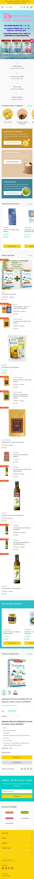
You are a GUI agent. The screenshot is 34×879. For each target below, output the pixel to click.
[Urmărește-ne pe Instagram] (6, 868)
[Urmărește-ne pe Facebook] (3, 868)
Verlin (3, 292)
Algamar (4, 365)
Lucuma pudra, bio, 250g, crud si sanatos (22, 322)
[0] (31, 7)
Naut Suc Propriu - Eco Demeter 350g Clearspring (11, 632)
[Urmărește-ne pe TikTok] (12, 868)
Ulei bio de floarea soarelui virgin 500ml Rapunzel (22, 470)
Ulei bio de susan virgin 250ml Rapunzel (12, 515)
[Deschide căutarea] (24, 7)
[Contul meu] (27, 7)
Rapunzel (16, 452)
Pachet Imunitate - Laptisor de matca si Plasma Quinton (21, 307)
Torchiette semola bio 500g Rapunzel (20, 455)
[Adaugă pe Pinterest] (25, 769)
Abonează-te (17, 796)
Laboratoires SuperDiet (9, 705)
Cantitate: (4, 716)
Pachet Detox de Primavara (9, 294)
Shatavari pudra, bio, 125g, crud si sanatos (22, 380)
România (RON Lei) (7, 860)
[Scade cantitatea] (9, 716)
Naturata (5, 227)
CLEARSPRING (6, 629)
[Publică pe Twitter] (28, 769)
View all (30, 255)
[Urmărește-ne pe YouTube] (9, 868)
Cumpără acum (17, 762)
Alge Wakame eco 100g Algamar (10, 367)
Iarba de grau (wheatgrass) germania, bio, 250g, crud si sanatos (20, 396)
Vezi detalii (29, 654)
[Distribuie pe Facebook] (22, 769)
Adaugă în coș (12, 246)
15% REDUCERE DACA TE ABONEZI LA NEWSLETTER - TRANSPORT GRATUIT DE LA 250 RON (17, 2)
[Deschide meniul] (2, 7)
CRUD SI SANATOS (17, 319)
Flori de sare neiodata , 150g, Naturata (11, 230)
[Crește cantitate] (18, 716)
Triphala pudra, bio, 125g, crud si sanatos (13, 442)
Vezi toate (29, 105)
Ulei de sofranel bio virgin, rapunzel (11, 588)
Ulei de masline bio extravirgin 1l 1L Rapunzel (22, 528)
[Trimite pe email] (31, 769)
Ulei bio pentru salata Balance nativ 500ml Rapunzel (21, 543)
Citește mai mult (6, 752)
